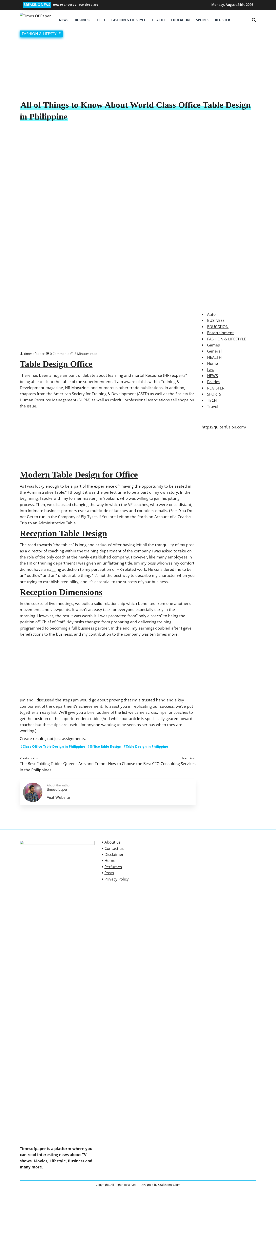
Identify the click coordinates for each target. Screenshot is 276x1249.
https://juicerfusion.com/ (224, 427)
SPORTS (202, 20)
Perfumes (113, 866)
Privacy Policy (116, 879)
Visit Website (58, 797)
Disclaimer (114, 854)
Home (212, 363)
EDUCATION (180, 20)
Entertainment (220, 332)
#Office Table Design (104, 746)
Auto (211, 314)
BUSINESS (82, 20)
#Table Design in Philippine (146, 746)
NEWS (63, 20)
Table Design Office (56, 364)
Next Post (189, 758)
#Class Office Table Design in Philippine (52, 746)
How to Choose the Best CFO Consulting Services (152, 763)
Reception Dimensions (61, 592)
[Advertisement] (138, 69)
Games (213, 345)
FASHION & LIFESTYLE (128, 20)
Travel (212, 406)
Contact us (114, 848)
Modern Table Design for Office (79, 474)
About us (112, 842)
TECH (101, 20)
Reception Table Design (63, 533)
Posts (109, 872)
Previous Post (29, 758)
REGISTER (222, 20)
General (214, 351)
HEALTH (158, 20)
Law (210, 369)
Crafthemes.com (169, 1185)
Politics (213, 381)
